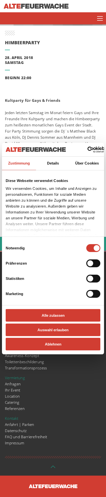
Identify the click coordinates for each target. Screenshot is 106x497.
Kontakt (11, 418)
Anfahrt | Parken (19, 424)
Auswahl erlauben (53, 330)
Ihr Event (12, 390)
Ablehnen (53, 344)
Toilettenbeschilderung (24, 361)
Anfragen (13, 383)
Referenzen (15, 408)
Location (12, 396)
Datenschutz (16, 430)
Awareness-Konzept (22, 355)
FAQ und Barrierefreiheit (26, 436)
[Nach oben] (53, 468)
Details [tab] (53, 163)
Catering (12, 402)
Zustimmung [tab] (19, 163)
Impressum (14, 442)
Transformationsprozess (26, 367)
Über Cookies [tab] (87, 163)
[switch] (93, 263)
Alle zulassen (53, 315)
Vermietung (15, 377)
